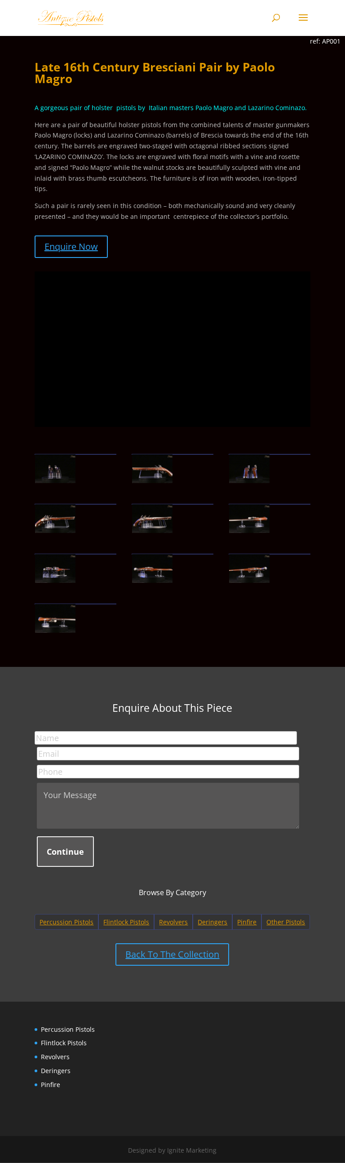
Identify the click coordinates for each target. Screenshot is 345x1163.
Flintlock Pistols (126, 922)
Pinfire (247, 922)
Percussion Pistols (66, 922)
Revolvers (173, 922)
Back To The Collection (172, 954)
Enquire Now (71, 246)
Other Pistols (285, 922)
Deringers (212, 922)
